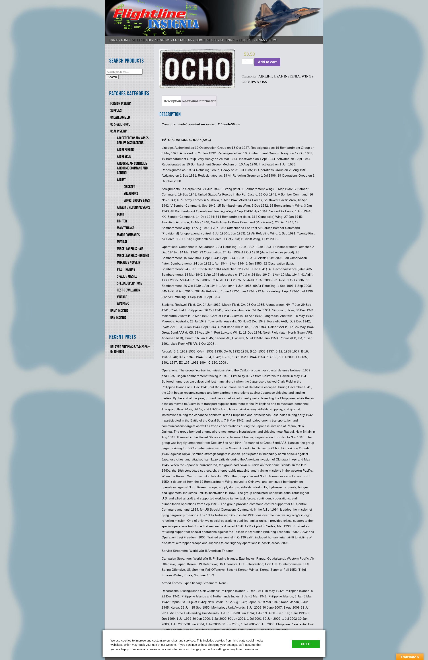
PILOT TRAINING (126, 269)
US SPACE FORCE (120, 124)
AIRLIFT (121, 179)
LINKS (260, 40)
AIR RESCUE (124, 156)
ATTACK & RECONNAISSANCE (133, 207)
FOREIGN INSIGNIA (120, 103)
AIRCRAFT (129, 186)
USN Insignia (118, 318)
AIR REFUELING (125, 149)
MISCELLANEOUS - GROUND (133, 255)
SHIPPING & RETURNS (236, 40)
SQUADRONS (131, 193)
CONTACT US (182, 40)
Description (172, 100)
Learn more (250, 649)
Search (112, 77)
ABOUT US (162, 40)
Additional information (199, 100)
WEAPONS (123, 304)
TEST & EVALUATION (128, 290)
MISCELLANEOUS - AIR (130, 248)
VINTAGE (122, 297)
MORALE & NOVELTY (128, 262)
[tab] (171, 101)
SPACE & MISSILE (127, 276)
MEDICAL (122, 242)
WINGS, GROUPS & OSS (137, 200)
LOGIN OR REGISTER (136, 40)
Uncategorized (120, 117)
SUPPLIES (116, 110)
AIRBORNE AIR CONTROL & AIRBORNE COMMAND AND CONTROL (132, 168)
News (272, 40)
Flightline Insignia (214, 22)
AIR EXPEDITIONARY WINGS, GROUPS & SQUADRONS (133, 140)
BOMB (120, 214)
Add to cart (267, 62)
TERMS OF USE (206, 40)
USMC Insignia (119, 311)
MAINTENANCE (125, 228)
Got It (306, 644)
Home (113, 40)
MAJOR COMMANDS (128, 235)
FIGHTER (122, 221)
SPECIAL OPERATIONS (129, 283)
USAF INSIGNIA (118, 131)
